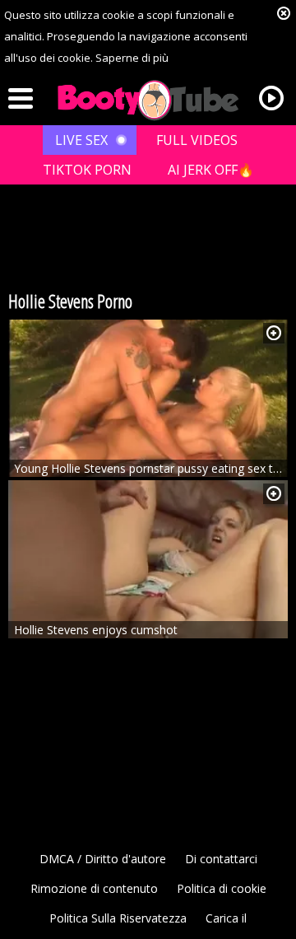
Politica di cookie (221, 888)
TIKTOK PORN (87, 170)
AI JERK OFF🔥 (211, 170)
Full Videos (197, 140)
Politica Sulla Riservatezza (118, 918)
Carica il (226, 918)
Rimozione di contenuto (94, 888)
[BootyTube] (148, 100)
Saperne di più (132, 57)
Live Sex (81, 140)
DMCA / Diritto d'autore (102, 859)
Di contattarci (221, 859)
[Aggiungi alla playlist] (273, 333)
